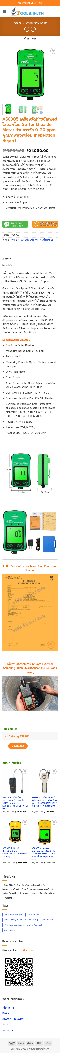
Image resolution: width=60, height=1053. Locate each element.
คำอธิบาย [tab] (6, 259)
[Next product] (26, 29)
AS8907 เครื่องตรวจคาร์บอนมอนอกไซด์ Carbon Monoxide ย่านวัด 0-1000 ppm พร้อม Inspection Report (44, 854)
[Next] (52, 74)
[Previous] (7, 74)
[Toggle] (5, 736)
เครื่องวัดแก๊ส (47, 240)
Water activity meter (12, 919)
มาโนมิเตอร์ (48, 919)
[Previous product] (33, 29)
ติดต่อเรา (6, 1013)
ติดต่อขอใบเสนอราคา (13, 1018)
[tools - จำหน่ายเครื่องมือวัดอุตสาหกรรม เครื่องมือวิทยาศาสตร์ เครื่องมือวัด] (30, 11)
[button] (4, 11)
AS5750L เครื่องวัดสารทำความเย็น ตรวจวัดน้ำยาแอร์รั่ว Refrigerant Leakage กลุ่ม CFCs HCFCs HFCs (15, 803)
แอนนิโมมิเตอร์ (9, 930)
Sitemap (7, 1024)
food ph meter (34, 914)
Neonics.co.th (10, 1030)
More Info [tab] (7, 265)
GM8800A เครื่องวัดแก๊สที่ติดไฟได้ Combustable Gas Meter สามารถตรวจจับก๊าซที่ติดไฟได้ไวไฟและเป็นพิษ (44, 801)
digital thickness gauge (14, 914)
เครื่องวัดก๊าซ (35, 240)
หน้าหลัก (17, 23)
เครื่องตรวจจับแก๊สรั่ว (36, 23)
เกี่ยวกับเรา (8, 1007)
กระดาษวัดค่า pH (32, 919)
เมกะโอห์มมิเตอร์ (34, 925)
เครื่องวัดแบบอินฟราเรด (13, 925)
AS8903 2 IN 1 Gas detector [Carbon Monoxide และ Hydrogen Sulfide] (14, 852)
